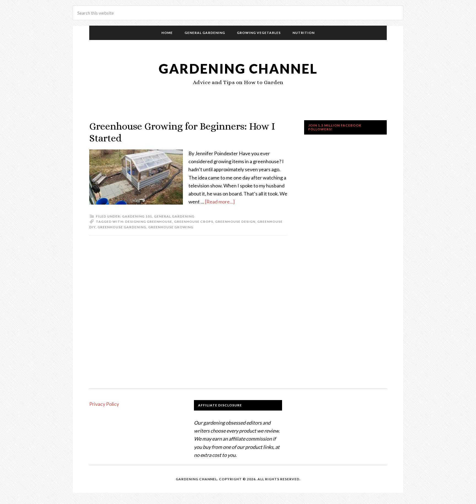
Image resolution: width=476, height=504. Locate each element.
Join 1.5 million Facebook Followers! (334, 127)
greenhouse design (235, 221)
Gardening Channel (238, 68)
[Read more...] (220, 202)
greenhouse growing (170, 227)
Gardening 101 (137, 216)
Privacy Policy (104, 404)
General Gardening (174, 216)
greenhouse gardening (122, 227)
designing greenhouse (148, 221)
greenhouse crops (193, 221)
